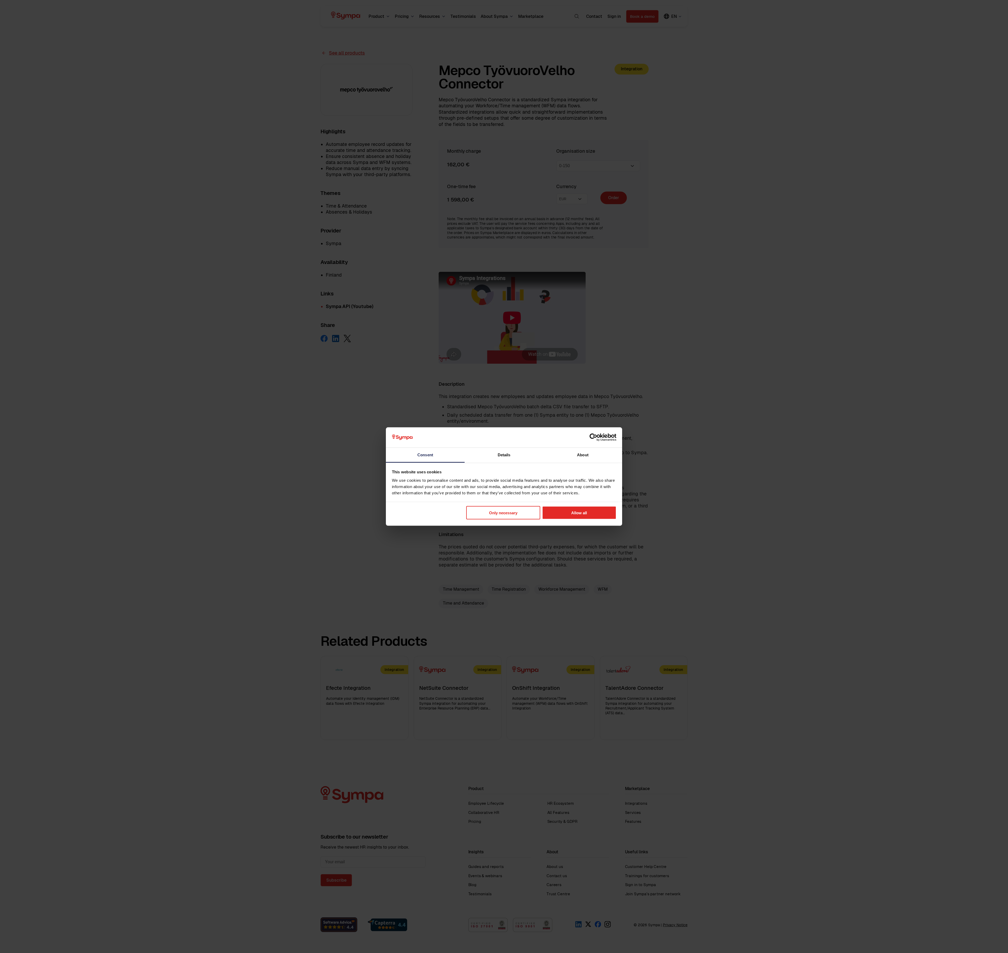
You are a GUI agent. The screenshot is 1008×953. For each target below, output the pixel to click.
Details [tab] (504, 454)
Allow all (579, 513)
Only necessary (503, 513)
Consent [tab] (425, 454)
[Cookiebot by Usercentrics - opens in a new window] (593, 437)
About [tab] (583, 454)
